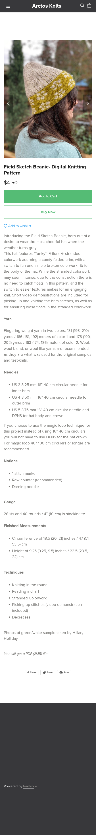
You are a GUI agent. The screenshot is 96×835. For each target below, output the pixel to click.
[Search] (82, 5)
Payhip (28, 786)
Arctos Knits (46, 6)
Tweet (49, 672)
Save (66, 672)
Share (32, 672)
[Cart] (91, 5)
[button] (8, 104)
